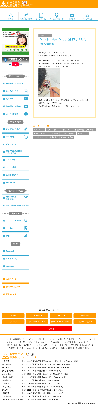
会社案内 (9, 228)
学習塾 (13, 316)
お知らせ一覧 (11, 279)
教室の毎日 (90, 130)
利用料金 (9, 99)
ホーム (6, 339)
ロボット (10, 342)
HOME (10, 19)
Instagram (10, 266)
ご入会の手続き (41, 19)
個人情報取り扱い (13, 287)
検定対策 (21, 342)
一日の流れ (10, 137)
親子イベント (39, 130)
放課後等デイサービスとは (16, 83)
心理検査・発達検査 (66, 339)
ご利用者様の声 (12, 175)
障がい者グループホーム (60, 322)
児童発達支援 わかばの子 (81, 345)
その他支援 (54, 342)
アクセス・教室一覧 (57, 19)
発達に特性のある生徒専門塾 (17, 205)
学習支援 (41, 339)
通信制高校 (84, 316)
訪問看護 (13, 322)
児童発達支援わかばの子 (11, 198)
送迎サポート (11, 144)
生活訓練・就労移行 (84, 322)
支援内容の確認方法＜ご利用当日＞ (14, 152)
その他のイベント (45, 35)
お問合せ (72, 19)
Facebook (10, 251)
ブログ (63, 133)
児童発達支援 (37, 316)
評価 (8, 236)
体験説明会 (79, 130)
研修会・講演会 (40, 133)
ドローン (81, 339)
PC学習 (51, 339)
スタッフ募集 (87, 19)
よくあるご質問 (12, 114)
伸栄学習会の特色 (26, 19)
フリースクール (61, 316)
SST (90, 339)
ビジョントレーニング (37, 342)
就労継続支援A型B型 (37, 322)
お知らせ (71, 133)
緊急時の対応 (11, 294)
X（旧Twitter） (12, 259)
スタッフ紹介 (11, 160)
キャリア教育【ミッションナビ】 (76, 342)
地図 (75, 361)
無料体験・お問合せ (14, 106)
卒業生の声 (10, 183)
